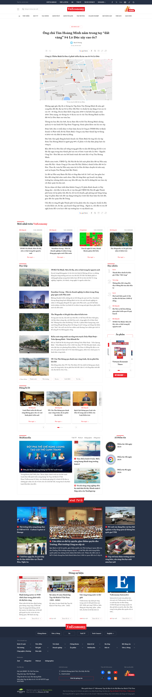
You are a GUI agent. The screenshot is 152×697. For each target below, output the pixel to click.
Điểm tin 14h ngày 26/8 (124, 445)
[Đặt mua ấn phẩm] (129, 9)
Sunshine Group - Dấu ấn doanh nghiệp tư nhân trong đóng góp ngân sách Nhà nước (61, 251)
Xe (72, 2)
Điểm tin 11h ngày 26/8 (124, 458)
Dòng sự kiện (76, 573)
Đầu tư (35, 16)
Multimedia (25, 438)
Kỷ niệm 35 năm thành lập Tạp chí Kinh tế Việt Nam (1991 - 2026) (60, 597)
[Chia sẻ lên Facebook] (91, 50)
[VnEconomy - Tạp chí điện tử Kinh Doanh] (76, 627)
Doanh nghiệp (94, 16)
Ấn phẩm (120, 335)
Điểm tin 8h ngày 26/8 (124, 471)
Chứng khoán (51, 2)
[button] (58, 427)
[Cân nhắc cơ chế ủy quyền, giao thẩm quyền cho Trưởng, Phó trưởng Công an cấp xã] (76, 523)
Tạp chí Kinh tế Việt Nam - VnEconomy (122, 691)
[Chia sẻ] (105, 50)
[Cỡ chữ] (50, 50)
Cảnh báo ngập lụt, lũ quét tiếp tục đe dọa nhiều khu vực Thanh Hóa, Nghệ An (30, 559)
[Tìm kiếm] (23, 9)
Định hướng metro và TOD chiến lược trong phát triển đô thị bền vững (30, 597)
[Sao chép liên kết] (102, 50)
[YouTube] (125, 2)
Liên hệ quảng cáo (76, 678)
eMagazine (97, 438)
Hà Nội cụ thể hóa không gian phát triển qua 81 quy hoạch (122, 311)
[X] (116, 2)
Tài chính (45, 16)
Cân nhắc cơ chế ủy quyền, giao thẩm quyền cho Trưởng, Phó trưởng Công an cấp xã (74, 543)
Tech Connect (89, 2)
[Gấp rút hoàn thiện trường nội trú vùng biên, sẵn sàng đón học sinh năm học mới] (120, 545)
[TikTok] (129, 2)
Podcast (80, 438)
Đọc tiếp (23, 266)
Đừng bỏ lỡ (24, 388)
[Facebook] (112, 2)
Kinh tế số (56, 16)
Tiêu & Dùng (64, 2)
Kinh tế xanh (68, 16)
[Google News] (133, 2)
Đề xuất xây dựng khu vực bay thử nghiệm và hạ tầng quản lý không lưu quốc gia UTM (120, 529)
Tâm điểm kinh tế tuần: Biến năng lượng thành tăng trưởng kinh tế (87, 461)
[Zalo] (120, 2)
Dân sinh (128, 16)
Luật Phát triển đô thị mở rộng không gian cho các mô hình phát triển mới (32, 413)
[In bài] (46, 50)
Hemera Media (47, 690)
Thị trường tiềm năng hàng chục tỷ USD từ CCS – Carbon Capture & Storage (31, 529)
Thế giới (118, 16)
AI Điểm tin (120, 438)
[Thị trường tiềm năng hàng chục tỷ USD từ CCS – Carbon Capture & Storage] (32, 516)
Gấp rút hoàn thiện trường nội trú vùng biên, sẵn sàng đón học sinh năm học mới (120, 559)
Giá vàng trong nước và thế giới (90, 596)
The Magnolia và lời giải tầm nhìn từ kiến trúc (69, 314)
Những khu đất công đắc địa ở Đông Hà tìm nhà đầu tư (123, 285)
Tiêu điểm (26, 16)
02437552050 (65, 674)
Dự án (114, 269)
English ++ (102, 2)
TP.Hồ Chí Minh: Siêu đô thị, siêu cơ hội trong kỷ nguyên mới (31, 251)
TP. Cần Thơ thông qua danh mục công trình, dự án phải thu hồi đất (75, 360)
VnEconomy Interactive (119, 595)
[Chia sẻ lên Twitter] (95, 50)
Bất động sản (107, 16)
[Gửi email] (98, 50)
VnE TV (78, 2)
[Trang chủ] (19, 16)
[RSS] (115, 678)
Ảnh (18, 661)
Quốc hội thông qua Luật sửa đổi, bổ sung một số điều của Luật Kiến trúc (85, 413)
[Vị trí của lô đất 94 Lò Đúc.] (76, 60)
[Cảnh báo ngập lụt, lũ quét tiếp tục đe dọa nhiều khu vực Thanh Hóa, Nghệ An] (32, 545)
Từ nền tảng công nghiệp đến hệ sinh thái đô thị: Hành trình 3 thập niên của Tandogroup (87, 488)
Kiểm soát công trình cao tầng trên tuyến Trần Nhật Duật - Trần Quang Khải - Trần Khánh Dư (74, 338)
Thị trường (81, 16)
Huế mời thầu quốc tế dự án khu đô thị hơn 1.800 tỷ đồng (122, 298)
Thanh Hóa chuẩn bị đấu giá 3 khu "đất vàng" (122, 274)
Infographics (88, 438)
